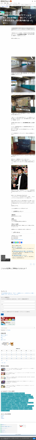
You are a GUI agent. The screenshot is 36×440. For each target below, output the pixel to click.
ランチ (2, 338)
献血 (18, 404)
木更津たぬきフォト (5, 401)
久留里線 (21, 407)
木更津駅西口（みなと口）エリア (5, 260)
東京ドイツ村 (3, 339)
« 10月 (2, 362)
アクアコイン (31, 405)
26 (21, 358)
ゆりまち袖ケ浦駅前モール (6, 405)
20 (26, 356)
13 (26, 354)
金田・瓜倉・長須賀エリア (20, 394)
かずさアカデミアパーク (6, 407)
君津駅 (14, 405)
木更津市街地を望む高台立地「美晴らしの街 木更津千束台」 (23, 251)
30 (6, 360)
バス (19, 405)
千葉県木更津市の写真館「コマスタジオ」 (20, 255)
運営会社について (3, 431)
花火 (9, 404)
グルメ (2, 3)
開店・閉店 (6, 3)
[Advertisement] (18, 280)
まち (19, 3)
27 (26, 358)
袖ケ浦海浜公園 (24, 404)
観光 (1, 337)
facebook (2, 415)
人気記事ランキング (16, 399)
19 (21, 356)
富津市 (28, 394)
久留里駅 (24, 405)
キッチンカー (23, 402)
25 (16, 358)
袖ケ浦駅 (13, 401)
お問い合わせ (3, 430)
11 (16, 354)
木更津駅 (3, 257)
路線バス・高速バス (4, 335)
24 (11, 358)
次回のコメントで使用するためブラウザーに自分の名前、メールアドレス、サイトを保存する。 (16, 311)
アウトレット (3, 336)
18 (16, 356)
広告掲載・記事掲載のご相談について (6, 426)
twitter (2, 416)
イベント (15, 3)
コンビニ (4, 404)
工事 (23, 399)
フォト (11, 3)
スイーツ (25, 396)
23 (6, 358)
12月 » (5, 362)
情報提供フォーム (3, 424)
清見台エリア (15, 407)
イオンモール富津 (28, 407)
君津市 (16, 393)
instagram (2, 418)
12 (21, 354)
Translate (8, 330)
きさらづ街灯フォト (5, 410)
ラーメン (17, 402)
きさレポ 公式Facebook (17, 247)
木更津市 (3, 255)
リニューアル (19, 401)
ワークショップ (5, 402)
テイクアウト (5, 396)
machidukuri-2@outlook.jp (18, 239)
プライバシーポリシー (4, 428)
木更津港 (26, 401)
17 (11, 356)
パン (13, 404)
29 (1, 360)
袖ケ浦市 (10, 393)
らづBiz (11, 402)
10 (11, 354)
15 (1, 356)
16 (6, 356)
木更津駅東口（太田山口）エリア (15, 396)
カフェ (9, 399)
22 (1, 358)
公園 (3, 399)
